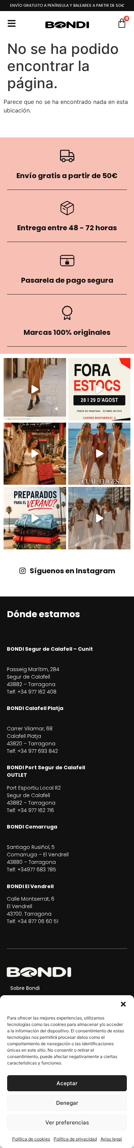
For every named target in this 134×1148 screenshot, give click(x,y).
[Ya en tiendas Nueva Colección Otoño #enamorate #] (35, 389)
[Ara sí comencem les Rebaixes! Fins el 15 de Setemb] (35, 454)
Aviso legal (111, 1139)
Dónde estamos (43, 614)
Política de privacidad (75, 1139)
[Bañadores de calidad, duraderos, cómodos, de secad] (35, 518)
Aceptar (67, 1083)
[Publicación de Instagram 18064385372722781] (99, 518)
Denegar (67, 1102)
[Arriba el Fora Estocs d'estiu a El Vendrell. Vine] (99, 389)
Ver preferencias (67, 1122)
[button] (123, 1004)
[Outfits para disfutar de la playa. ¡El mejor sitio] (99, 454)
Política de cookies (31, 1139)
